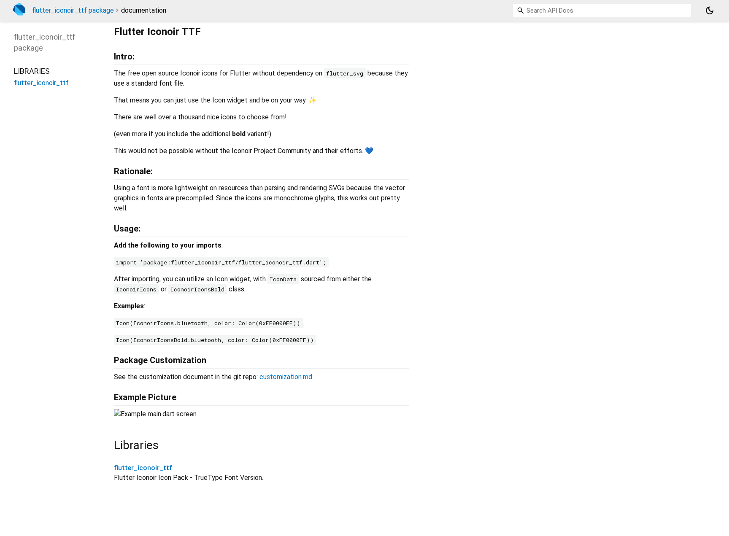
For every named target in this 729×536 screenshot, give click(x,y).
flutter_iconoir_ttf (143, 468)
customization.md (285, 377)
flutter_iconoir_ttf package (73, 10)
